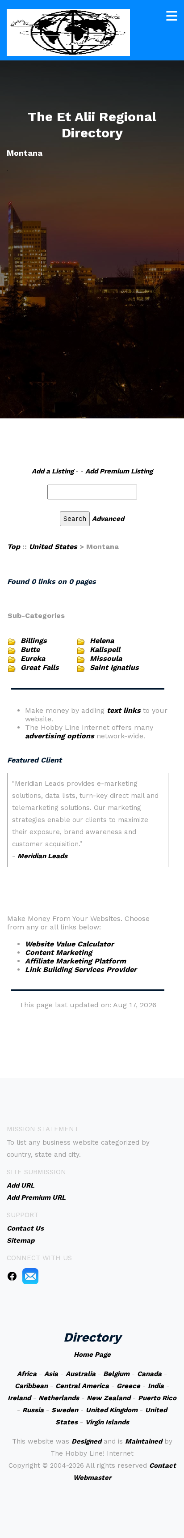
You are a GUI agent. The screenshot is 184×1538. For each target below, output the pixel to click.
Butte (30, 649)
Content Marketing (58, 952)
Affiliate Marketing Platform (75, 961)
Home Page (92, 1355)
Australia (81, 1374)
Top (13, 546)
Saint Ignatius (114, 667)
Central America (82, 1386)
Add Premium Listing (119, 471)
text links (124, 710)
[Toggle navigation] (171, 15)
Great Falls (40, 667)
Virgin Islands (107, 1422)
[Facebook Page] (12, 1276)
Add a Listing (53, 471)
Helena (102, 640)
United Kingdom (112, 1410)
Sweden (64, 1410)
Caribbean (31, 1386)
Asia (51, 1374)
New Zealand (108, 1398)
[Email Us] (30, 1276)
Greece (128, 1386)
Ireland (19, 1398)
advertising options (59, 736)
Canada (149, 1374)
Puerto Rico (157, 1398)
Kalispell (105, 649)
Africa (27, 1374)
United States (53, 546)
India (156, 1386)
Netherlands (58, 1398)
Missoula (106, 658)
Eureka (33, 658)
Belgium (116, 1374)
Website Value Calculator (69, 944)
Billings (34, 640)
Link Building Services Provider (81, 969)
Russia (33, 1410)
